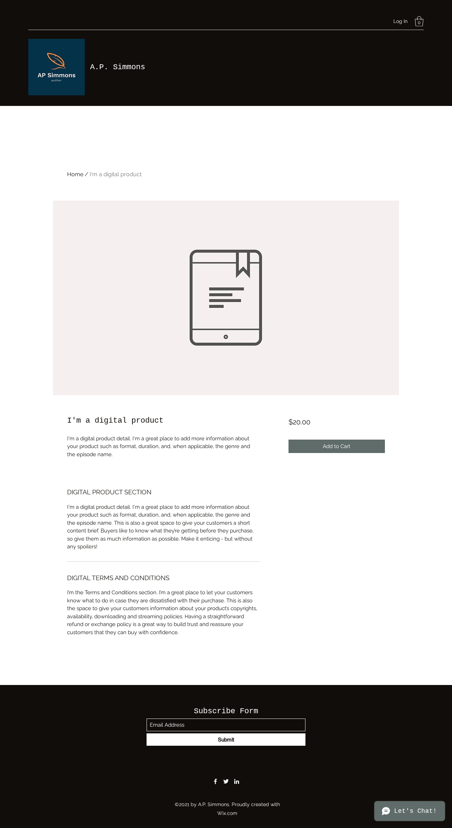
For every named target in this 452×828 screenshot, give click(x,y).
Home (75, 174)
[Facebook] (215, 781)
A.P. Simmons (117, 67)
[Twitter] (226, 781)
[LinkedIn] (236, 781)
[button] (419, 21)
